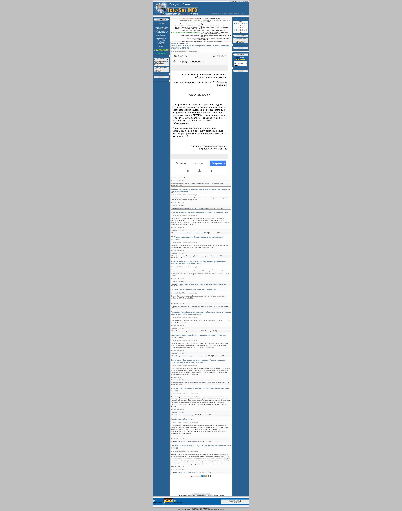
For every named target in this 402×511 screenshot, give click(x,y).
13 (234, 29)
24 (242, 30)
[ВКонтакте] (202, 476)
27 (234, 32)
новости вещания (181, 183)
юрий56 (208, 21)
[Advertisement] (224, 8)
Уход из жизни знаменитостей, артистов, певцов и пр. (215, 35)
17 (242, 29)
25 (244, 30)
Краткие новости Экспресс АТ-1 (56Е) (211, 38)
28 (236, 32)
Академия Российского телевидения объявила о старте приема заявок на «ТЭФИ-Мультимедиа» (201, 313)
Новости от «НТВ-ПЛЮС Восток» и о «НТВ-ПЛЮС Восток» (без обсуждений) (214, 33)
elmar (202, 29)
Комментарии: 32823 (218, 183)
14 (236, 29)
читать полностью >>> (177, 202)
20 (234, 30)
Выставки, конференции (199, 306)
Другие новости (181, 256)
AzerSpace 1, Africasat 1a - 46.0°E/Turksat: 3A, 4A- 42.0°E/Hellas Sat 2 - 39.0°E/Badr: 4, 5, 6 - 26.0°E (187, 28)
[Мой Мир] (208, 476)
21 (236, 30)
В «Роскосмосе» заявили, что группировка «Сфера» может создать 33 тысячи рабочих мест (198, 262)
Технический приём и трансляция (191, 30)
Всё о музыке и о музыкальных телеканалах (188, 23)
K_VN (155, 71)
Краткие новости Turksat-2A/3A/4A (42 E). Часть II (214, 27)
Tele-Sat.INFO (211, 509)
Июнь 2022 (238, 22)
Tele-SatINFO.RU (207, 508)
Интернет (190, 208)
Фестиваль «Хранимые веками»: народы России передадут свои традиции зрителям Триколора (199, 361)
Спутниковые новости (182, 284)
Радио (196, 208)
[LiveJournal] (211, 476)
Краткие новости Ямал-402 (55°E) (210, 26)
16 (240, 29)
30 (240, 32)
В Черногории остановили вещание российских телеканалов (199, 212)
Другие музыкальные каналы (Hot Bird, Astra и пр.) (214, 23)
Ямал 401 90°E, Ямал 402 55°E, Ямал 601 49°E (187, 26)
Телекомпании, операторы (203, 183)
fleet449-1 (222, 30)
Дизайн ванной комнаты (182, 419)
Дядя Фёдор (226, 38)
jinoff (202, 24)
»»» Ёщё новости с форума (201, 39)
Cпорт (178, 306)
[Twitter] (204, 476)
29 (238, 32)
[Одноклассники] (206, 476)
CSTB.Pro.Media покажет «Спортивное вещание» (193, 290)
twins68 (159, 71)
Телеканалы (191, 183)
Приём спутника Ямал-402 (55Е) (209, 30)
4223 (167, 59)
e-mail (239, 501)
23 (240, 30)
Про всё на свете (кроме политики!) (190, 35)
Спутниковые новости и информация (190, 20)
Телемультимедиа (186, 306)
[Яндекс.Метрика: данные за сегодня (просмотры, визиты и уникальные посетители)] (178, 501)
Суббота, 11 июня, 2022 (180, 43)
